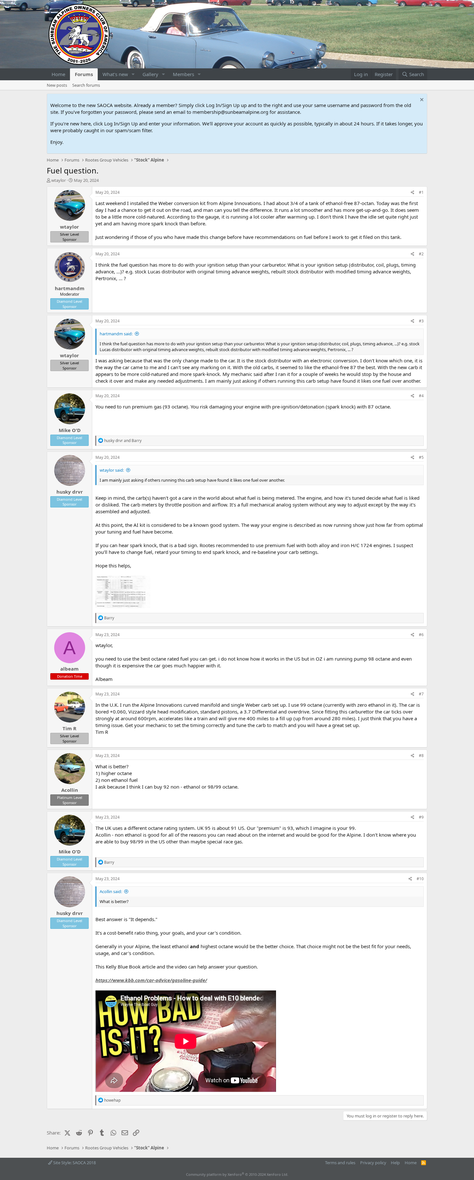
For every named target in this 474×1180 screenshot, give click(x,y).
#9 (421, 817)
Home (58, 74)
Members (183, 74)
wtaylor (58, 180)
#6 (421, 634)
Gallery (150, 74)
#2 (421, 254)
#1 (421, 192)
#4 (421, 395)
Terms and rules (340, 1162)
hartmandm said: (116, 334)
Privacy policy (373, 1162)
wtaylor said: (112, 470)
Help (395, 1162)
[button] (133, 74)
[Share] (413, 192)
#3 (421, 321)
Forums (84, 74)
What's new (115, 74)
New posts (57, 85)
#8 (421, 755)
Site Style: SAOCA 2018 (74, 1162)
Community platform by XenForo (237, 1174)
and (123, 440)
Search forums (86, 85)
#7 (421, 694)
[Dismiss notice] (421, 100)
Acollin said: (111, 891)
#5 (421, 457)
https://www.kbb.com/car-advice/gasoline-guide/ (151, 980)
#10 (420, 878)
